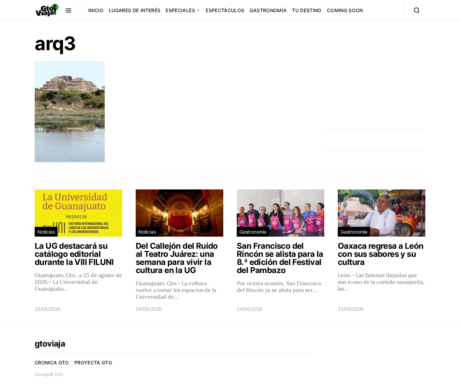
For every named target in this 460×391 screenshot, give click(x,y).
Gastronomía (268, 10)
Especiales (180, 10)
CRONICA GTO (52, 362)
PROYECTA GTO (93, 362)
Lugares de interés (134, 10)
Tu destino (307, 10)
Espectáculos (225, 10)
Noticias (46, 232)
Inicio (95, 10)
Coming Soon (345, 10)
